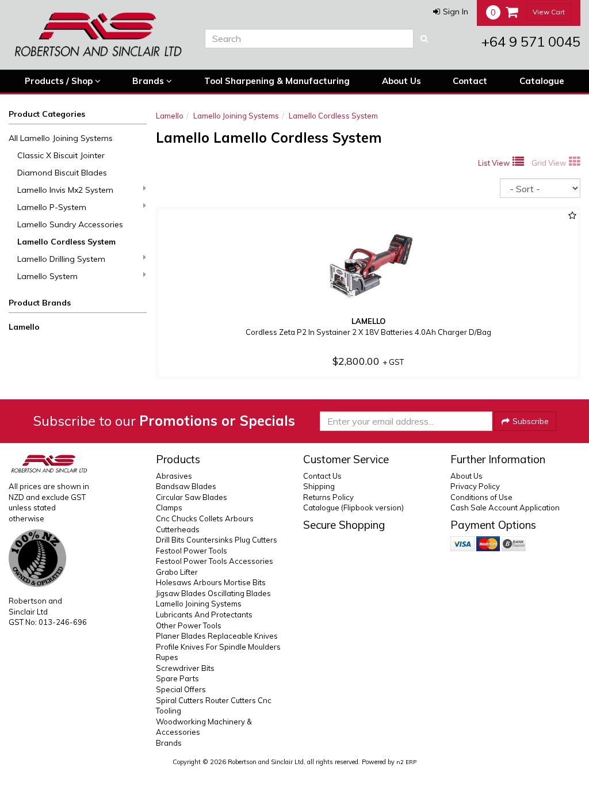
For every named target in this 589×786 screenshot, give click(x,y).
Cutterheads (178, 529)
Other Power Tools (188, 625)
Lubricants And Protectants (204, 614)
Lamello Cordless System (66, 241)
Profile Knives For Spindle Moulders (218, 646)
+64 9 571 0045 (530, 41)
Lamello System (47, 276)
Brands (149, 80)
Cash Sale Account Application (505, 507)
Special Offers (181, 689)
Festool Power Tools (191, 550)
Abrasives (174, 475)
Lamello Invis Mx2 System (65, 190)
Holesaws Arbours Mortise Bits (211, 582)
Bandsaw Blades (186, 486)
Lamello (24, 327)
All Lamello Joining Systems (61, 138)
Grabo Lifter (177, 572)
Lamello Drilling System (61, 259)
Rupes (167, 657)
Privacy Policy (475, 486)
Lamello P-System (51, 207)
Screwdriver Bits (185, 668)
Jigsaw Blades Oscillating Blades (213, 593)
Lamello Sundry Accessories (70, 224)
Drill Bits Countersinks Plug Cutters (216, 539)
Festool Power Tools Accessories (214, 561)
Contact (470, 80)
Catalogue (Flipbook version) (353, 507)
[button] (450, 11)
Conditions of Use (481, 497)
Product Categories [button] (47, 114)
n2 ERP (406, 762)
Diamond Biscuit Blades (62, 172)
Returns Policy (328, 497)
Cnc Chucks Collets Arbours (205, 518)
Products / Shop (60, 80)
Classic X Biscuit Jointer (61, 155)
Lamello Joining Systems (236, 115)
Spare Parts (177, 678)
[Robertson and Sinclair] (98, 34)
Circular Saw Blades (191, 497)
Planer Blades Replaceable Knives (217, 635)
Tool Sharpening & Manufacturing (277, 80)
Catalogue (541, 80)
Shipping (319, 486)
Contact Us (322, 475)
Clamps (169, 507)
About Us (401, 80)
